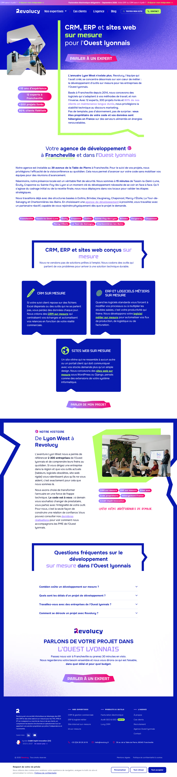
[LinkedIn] (28, 735)
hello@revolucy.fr (102, 742)
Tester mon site (134, 11)
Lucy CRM (105, 724)
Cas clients (80, 11)
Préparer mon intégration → (19, 2)
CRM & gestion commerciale (80, 715)
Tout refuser (138, 770)
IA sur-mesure (74, 729)
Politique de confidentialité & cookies (147, 757)
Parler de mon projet (88, 404)
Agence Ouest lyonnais (144, 729)
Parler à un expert (91, 58)
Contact (137, 733)
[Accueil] (28, 11)
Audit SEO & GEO (112, 719)
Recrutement (140, 724)
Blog (113, 11)
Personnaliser (120, 770)
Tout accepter (157, 770)
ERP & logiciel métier (77, 719)
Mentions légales (123, 757)
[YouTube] (34, 735)
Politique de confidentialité (45, 773)
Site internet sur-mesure (79, 724)
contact (155, 11)
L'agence (98, 11)
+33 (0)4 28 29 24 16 (79, 742)
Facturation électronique (112, 715)
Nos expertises (54, 11)
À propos (138, 715)
